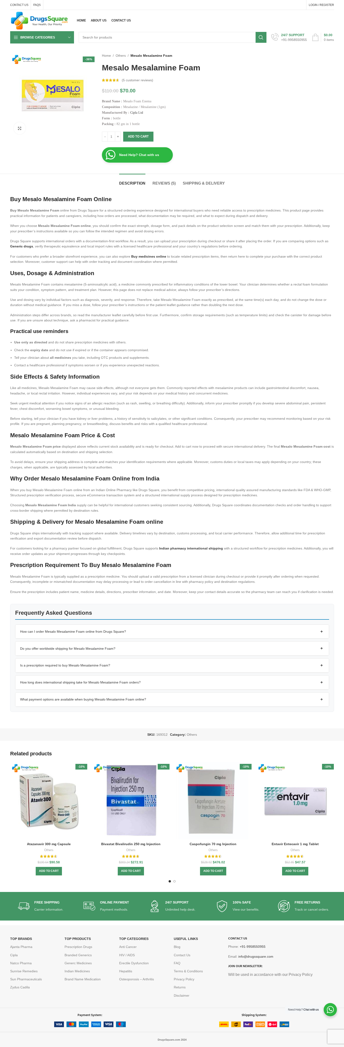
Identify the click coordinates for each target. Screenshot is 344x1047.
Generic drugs (21, 246)
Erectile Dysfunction (134, 963)
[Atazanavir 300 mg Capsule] (49, 801)
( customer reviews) (137, 80)
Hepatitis (125, 971)
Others (121, 55)
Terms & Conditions (188, 971)
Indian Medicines (77, 971)
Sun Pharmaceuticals (26, 979)
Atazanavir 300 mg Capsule (49, 844)
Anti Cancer (128, 947)
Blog (177, 947)
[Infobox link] (289, 37)
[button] (172, 632)
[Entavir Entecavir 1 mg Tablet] (295, 801)
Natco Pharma (21, 963)
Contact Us (182, 955)
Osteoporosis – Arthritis (136, 979)
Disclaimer (181, 995)
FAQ (177, 963)
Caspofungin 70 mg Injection (213, 844)
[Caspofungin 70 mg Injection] (213, 801)
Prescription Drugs (78, 947)
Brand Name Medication (83, 979)
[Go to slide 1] (170, 881)
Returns (180, 987)
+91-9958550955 (253, 946)
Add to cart (138, 136)
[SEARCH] (261, 37)
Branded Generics (78, 955)
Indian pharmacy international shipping (191, 548)
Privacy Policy (184, 979)
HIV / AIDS (127, 955)
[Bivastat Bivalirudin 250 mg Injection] (131, 801)
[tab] (132, 181)
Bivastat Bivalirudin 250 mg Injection (131, 844)
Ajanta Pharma (21, 947)
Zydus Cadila (20, 987)
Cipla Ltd (136, 112)
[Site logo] (39, 20)
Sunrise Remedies (24, 971)
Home (106, 55)
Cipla (14, 955)
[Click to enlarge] (20, 128)
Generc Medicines (78, 963)
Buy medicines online (148, 256)
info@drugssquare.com (255, 956)
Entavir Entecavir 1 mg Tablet (295, 844)
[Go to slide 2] (174, 881)
